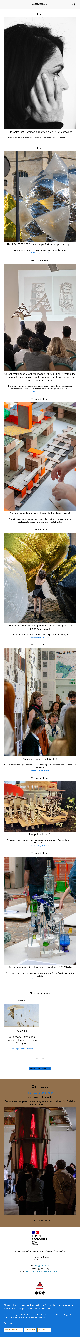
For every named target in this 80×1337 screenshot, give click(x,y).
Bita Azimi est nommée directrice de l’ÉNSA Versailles (40, 132)
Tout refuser (44, 1329)
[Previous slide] (37, 1058)
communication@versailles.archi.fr (43, 1271)
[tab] (40, 1093)
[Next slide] (42, 1058)
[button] (74, 4)
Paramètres (30, 1329)
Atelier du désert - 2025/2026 (40, 759)
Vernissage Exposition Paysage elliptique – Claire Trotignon (22, 1040)
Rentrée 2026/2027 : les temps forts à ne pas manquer (40, 244)
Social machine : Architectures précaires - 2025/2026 (40, 967)
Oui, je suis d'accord (13, 1329)
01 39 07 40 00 (42, 1265)
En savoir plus (10, 1323)
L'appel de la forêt (40, 834)
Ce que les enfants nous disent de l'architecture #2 (40, 513)
